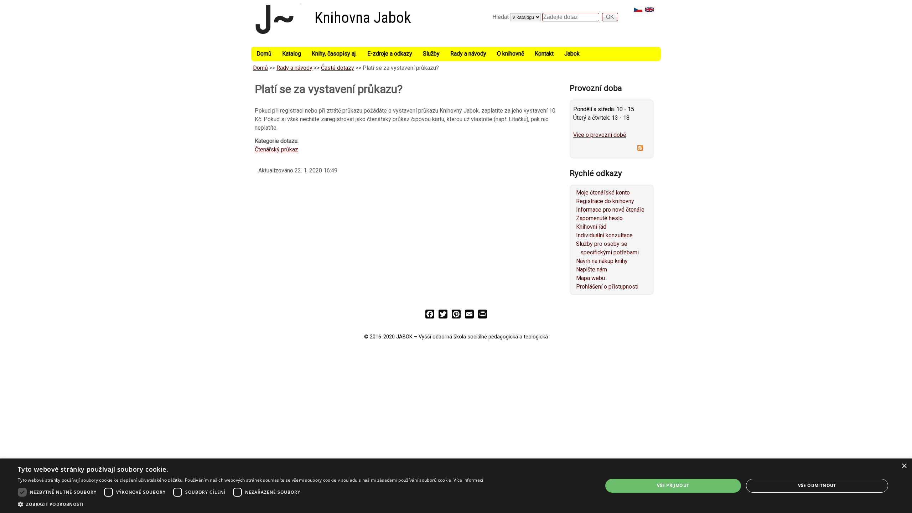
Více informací (468, 480)
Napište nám (591, 269)
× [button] (904, 466)
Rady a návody (468, 53)
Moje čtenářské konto (603, 192)
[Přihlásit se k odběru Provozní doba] (611, 149)
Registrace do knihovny (605, 201)
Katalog (291, 53)
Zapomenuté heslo (599, 218)
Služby (431, 53)
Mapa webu (590, 278)
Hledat (501, 17)
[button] (250, 504)
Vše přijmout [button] (673, 485)
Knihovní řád (591, 226)
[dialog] (456, 485)
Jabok (572, 53)
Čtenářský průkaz (276, 149)
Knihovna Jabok (363, 18)
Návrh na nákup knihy (602, 261)
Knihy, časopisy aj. (334, 53)
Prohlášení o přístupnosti (607, 286)
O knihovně (510, 53)
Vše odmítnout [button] (817, 485)
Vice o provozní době (599, 134)
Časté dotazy (337, 67)
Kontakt (544, 53)
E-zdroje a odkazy (389, 53)
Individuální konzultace (604, 235)
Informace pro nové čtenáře (610, 209)
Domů (263, 53)
